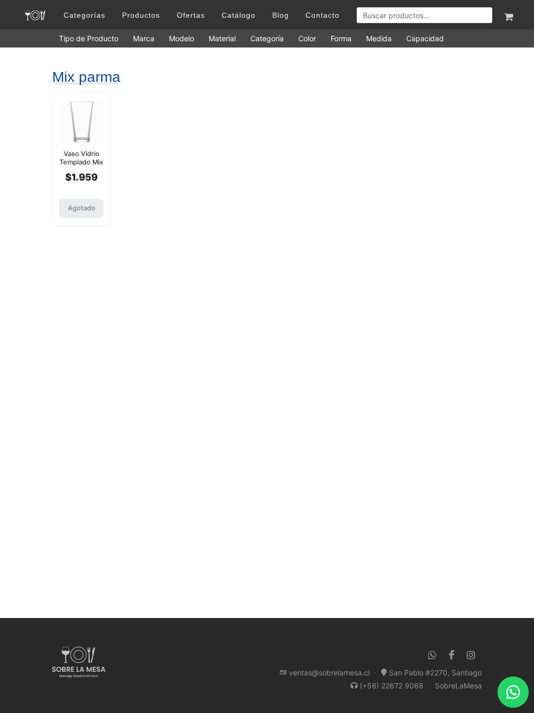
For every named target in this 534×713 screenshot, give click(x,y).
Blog (280, 15)
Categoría (267, 38)
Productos (141, 15)
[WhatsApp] (432, 655)
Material (222, 38)
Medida (379, 38)
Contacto (322, 15)
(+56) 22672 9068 (391, 685)
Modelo (181, 38)
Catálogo (239, 15)
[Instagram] (471, 655)
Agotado (81, 208)
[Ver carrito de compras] (508, 15)
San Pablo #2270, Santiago (435, 672)
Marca (143, 38)
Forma (341, 38)
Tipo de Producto (88, 38)
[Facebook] (451, 655)
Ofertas (191, 15)
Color (307, 38)
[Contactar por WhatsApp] (513, 692)
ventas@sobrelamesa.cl (329, 672)
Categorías (84, 15)
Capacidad (425, 38)
